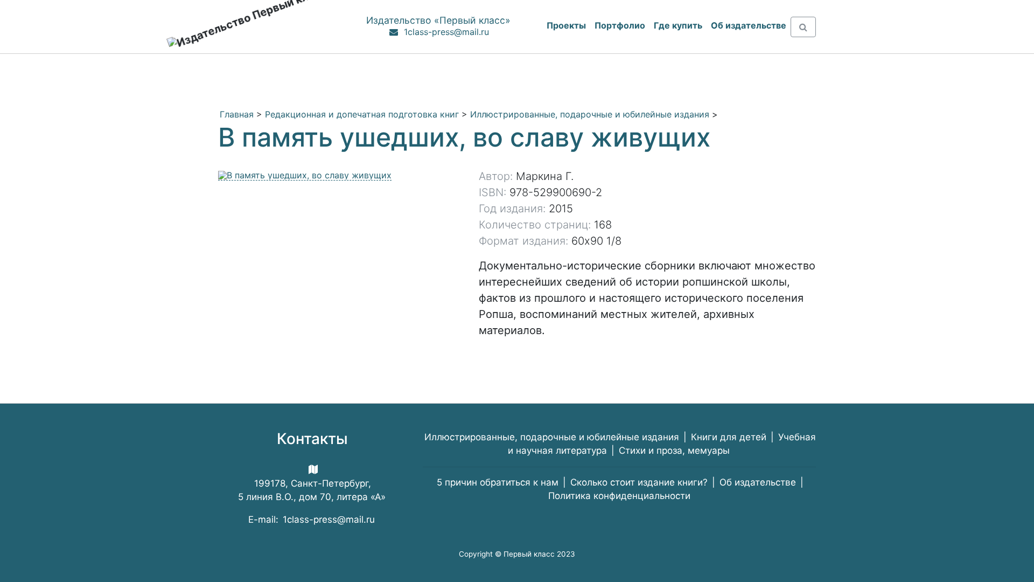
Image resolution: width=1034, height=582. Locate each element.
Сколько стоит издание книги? (639, 482)
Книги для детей (728, 437)
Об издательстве (757, 482)
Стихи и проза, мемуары (674, 450)
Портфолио (620, 25)
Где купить (678, 25)
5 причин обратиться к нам (497, 482)
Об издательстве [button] (748, 25)
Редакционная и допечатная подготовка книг (362, 114)
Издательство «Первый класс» (438, 20)
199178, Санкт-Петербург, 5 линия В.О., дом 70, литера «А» (312, 490)
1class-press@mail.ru (446, 31)
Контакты (312, 438)
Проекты (566, 25)
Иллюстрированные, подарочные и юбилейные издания (589, 114)
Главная (237, 114)
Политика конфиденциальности (619, 495)
